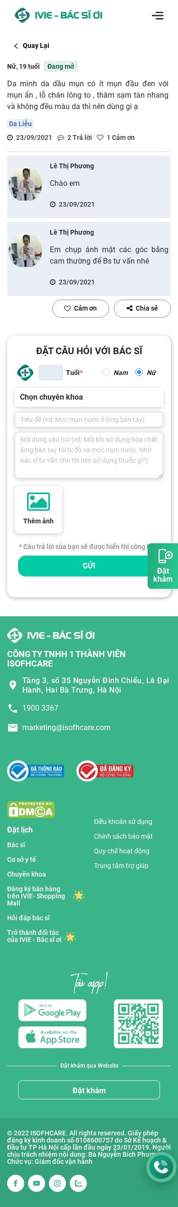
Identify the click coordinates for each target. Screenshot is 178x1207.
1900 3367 (40, 708)
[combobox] (21, 397)
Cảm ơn (85, 308)
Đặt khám (89, 1090)
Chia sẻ (147, 308)
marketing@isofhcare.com (66, 727)
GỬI (89, 565)
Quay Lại (36, 45)
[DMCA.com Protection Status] (31, 809)
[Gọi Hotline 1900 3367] (161, 1167)
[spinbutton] (50, 373)
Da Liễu (20, 124)
